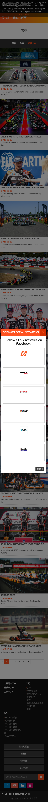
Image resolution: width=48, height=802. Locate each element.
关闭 (41, 469)
